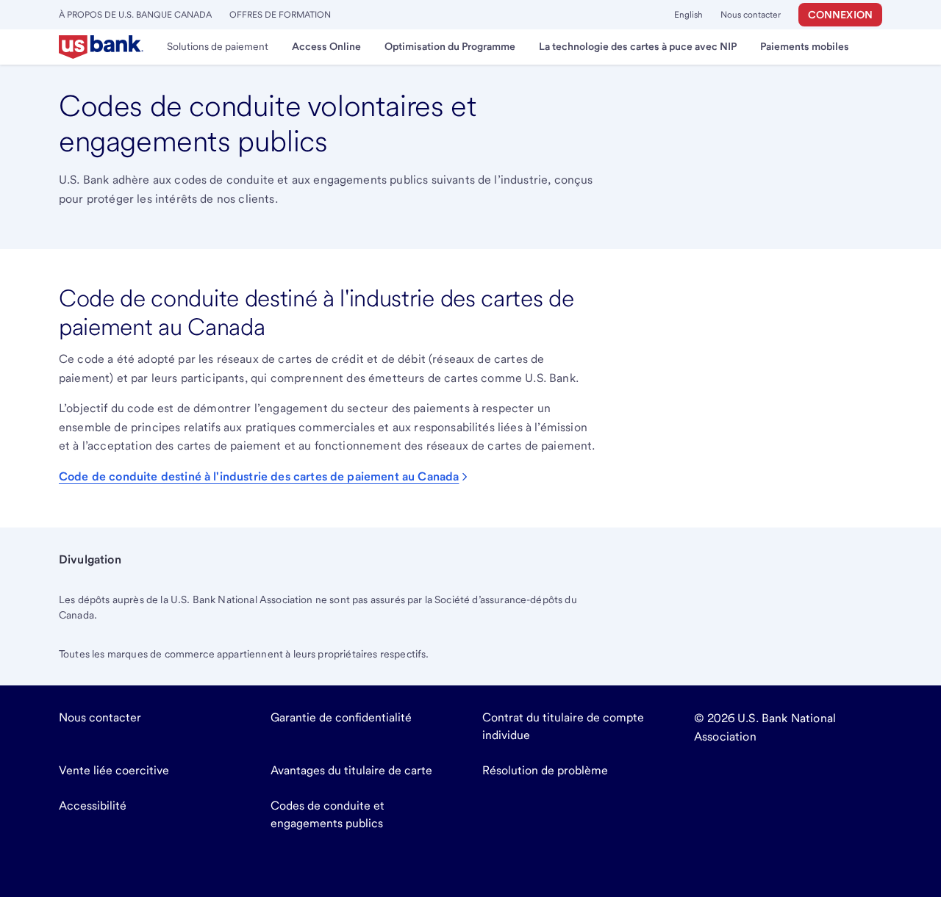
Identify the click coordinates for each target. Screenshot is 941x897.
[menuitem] (101, 47)
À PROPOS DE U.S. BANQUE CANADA (135, 15)
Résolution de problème (545, 770)
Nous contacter (750, 15)
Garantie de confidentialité (341, 717)
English (688, 15)
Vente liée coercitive (114, 770)
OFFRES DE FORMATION (280, 15)
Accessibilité (92, 806)
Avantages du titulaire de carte (351, 770)
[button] (840, 14)
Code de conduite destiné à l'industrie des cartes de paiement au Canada (259, 476)
